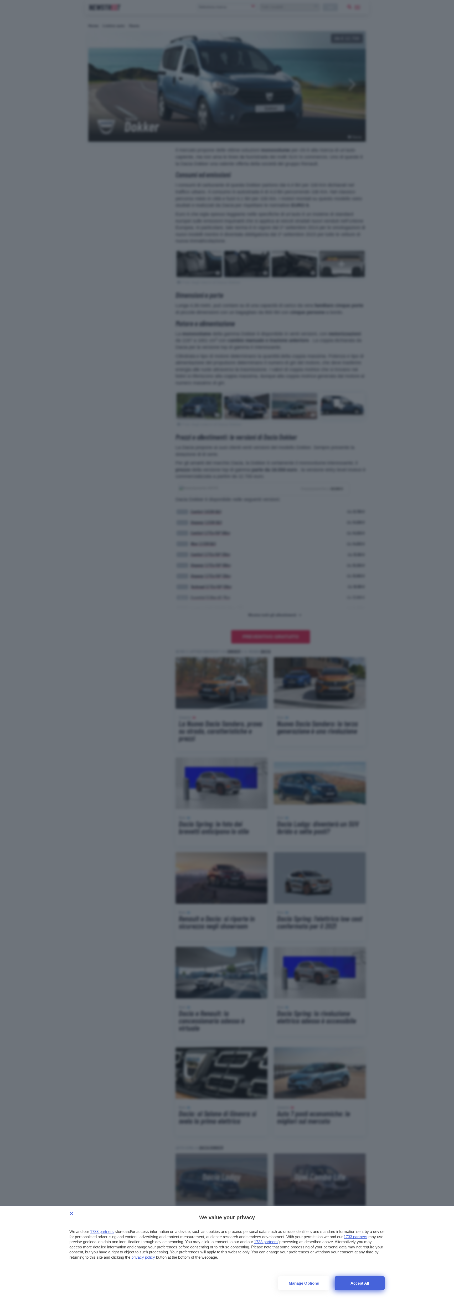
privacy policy (143, 1257)
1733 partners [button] (102, 1231)
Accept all (359, 1283)
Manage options (304, 1283)
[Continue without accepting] (71, 1213)
